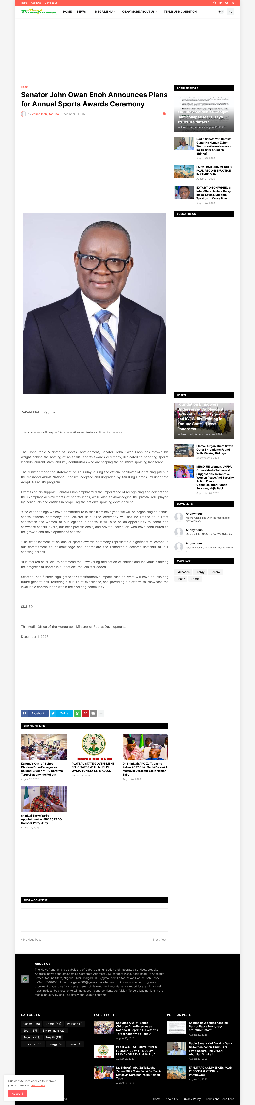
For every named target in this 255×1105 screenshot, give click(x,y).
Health (181, 578)
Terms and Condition (180, 11)
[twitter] (220, 3)
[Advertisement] (127, 51)
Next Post (159, 939)
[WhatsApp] (77, 713)
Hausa (74, 1044)
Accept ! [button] (17, 1093)
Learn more (38, 1085)
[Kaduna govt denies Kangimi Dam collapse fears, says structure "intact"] (176, 1027)
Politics (74, 1023)
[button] (221, 12)
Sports (195, 578)
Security (31, 1037)
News (81, 11)
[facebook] (214, 3)
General (215, 572)
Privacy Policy (191, 1099)
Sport (30, 1030)
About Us (36, 2)
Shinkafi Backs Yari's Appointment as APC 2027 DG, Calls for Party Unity (42, 819)
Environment (54, 1030)
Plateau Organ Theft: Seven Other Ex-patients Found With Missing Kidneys (214, 449)
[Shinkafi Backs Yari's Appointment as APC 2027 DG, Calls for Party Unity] (44, 799)
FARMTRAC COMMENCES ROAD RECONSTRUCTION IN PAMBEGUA (214, 170)
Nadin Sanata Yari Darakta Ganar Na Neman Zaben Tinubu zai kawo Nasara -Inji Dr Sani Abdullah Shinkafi (213, 146)
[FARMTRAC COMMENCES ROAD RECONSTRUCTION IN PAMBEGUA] (184, 171)
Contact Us (51, 2)
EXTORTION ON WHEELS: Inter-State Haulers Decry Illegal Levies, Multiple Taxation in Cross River (213, 193)
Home (24, 2)
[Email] (93, 713)
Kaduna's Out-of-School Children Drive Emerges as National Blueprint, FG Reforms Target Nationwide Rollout (42, 769)
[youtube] (226, 3)
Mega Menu (104, 11)
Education (183, 572)
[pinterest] (233, 3)
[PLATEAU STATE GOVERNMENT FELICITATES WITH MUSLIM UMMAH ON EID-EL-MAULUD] (95, 747)
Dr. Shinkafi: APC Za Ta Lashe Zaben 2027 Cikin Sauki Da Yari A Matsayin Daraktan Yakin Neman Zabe (145, 769)
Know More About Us (138, 11)
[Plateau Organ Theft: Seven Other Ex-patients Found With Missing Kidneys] (184, 450)
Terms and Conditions (220, 1099)
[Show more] (101, 713)
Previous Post (32, 939)
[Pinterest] (85, 713)
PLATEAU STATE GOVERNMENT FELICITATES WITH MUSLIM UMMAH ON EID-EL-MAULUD (93, 767)
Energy (200, 572)
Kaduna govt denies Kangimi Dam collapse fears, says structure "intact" (208, 1026)
